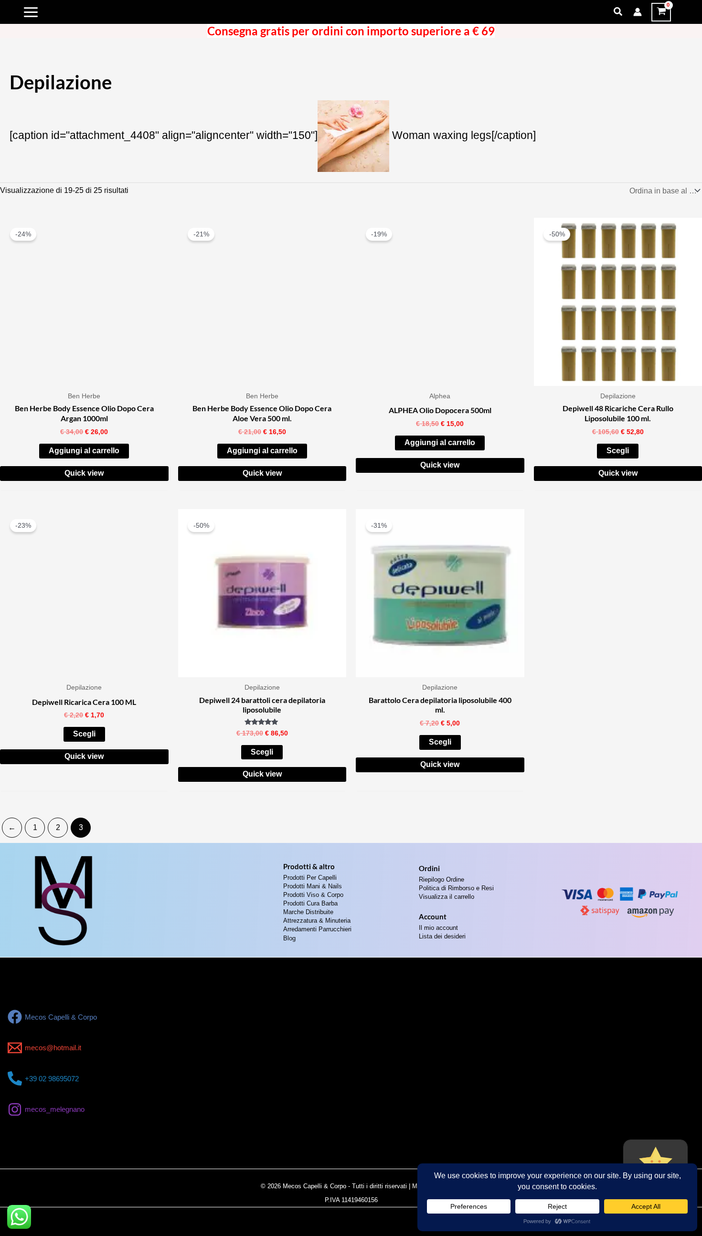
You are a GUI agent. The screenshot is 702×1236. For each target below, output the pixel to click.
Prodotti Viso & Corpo (313, 894)
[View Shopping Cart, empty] (661, 12)
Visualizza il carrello (446, 896)
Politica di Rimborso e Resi (456, 888)
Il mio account (438, 927)
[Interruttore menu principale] (31, 12)
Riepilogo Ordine (441, 879)
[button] (618, 12)
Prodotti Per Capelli (310, 877)
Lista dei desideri (442, 936)
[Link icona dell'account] (637, 12)
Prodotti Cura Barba (310, 903)
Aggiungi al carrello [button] (84, 451)
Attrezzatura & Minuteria (317, 920)
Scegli (617, 451)
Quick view (84, 473)
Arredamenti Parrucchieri (317, 929)
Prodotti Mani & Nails (312, 886)
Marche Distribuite (308, 912)
